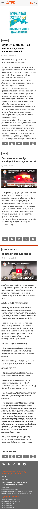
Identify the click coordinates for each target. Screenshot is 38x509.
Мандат (5, 40)
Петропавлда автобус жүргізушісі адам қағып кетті (18, 160)
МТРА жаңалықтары (9, 249)
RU (31, 2)
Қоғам (4, 154)
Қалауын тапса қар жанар (16, 253)
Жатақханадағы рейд (13, 471)
